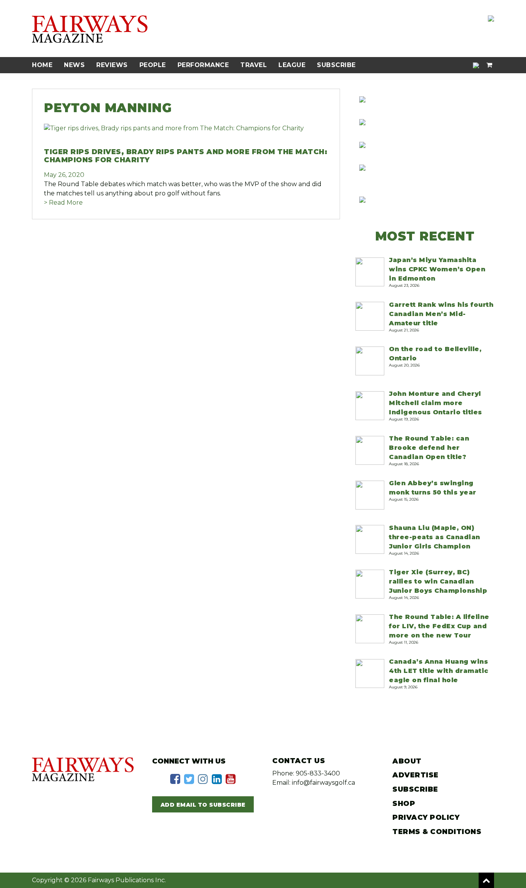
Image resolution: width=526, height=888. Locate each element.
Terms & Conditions (436, 831)
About (407, 761)
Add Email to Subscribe (203, 804)
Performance (203, 65)
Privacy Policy (425, 817)
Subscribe (336, 65)
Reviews (112, 65)
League (291, 65)
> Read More (63, 202)
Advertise (415, 775)
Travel (253, 65)
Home (42, 65)
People (152, 65)
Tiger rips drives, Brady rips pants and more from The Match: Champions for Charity (185, 156)
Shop (403, 803)
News (74, 65)
